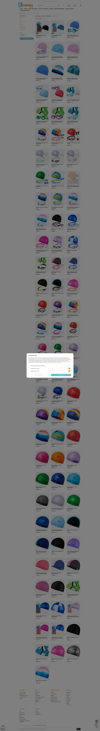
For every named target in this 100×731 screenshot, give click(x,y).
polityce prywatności (39, 359)
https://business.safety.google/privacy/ (56, 362)
